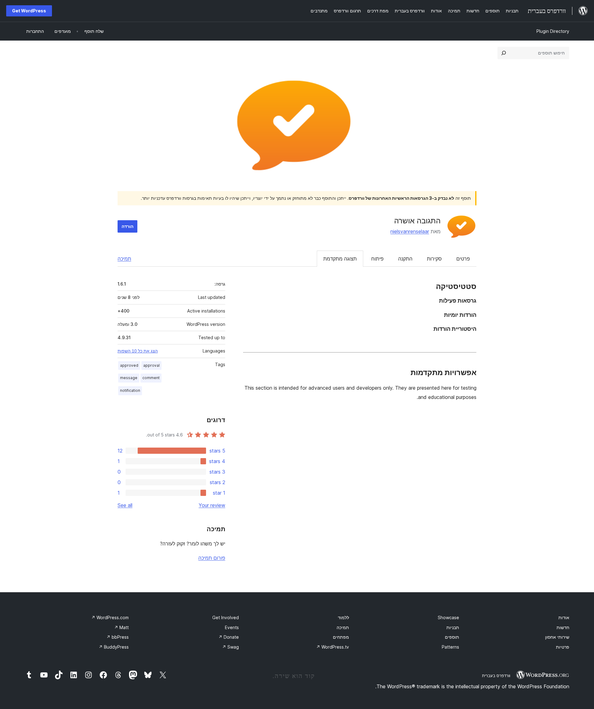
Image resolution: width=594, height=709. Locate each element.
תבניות (452, 627)
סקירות (434, 259)
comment (151, 377)
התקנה (405, 259)
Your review (212, 505)
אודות (563, 617)
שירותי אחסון (557, 637)
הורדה (127, 226)
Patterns (450, 647)
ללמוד (343, 617)
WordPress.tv (332, 647)
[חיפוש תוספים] (503, 53)
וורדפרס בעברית (496, 675)
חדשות (563, 627)
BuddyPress (114, 647)
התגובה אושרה (417, 220)
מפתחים (341, 637)
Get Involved (225, 617)
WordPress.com (110, 617)
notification (130, 390)
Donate (228, 637)
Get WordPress (29, 10)
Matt (121, 627)
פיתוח (377, 259)
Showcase (448, 617)
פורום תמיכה (211, 558)
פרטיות (562, 647)
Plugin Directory (552, 31)
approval (151, 365)
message (128, 377)
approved (129, 365)
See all (125, 505)
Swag (230, 647)
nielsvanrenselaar (409, 231)
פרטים (463, 259)
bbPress (117, 637)
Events (232, 627)
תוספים (452, 637)
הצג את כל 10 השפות (138, 350)
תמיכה (124, 259)
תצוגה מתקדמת (340, 259)
